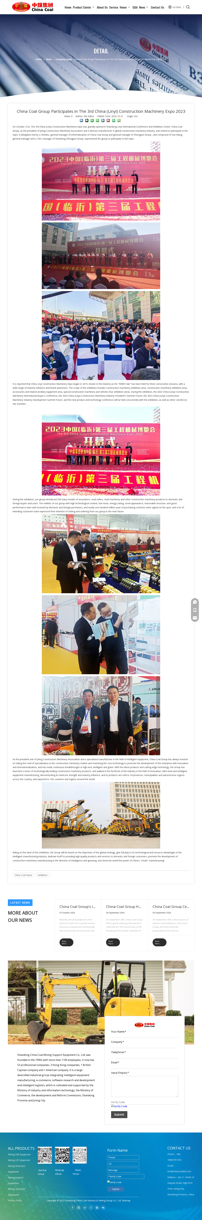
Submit (119, 1114)
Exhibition (43, 875)
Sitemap (126, 1200)
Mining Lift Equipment (19, 1160)
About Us (102, 7)
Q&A (135, 7)
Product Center (82, 7)
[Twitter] (91, 1207)
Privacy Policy (15, 1200)
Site (136, 116)
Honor (123, 7)
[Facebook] (72, 1207)
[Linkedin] (78, 1207)
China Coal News (23, 875)
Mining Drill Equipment (19, 1154)
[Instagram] (97, 1207)
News (142, 7)
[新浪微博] (85, 1207)
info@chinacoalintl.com (179, 1171)
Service (113, 7)
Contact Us (157, 7)
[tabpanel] (78, 925)
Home (68, 7)
